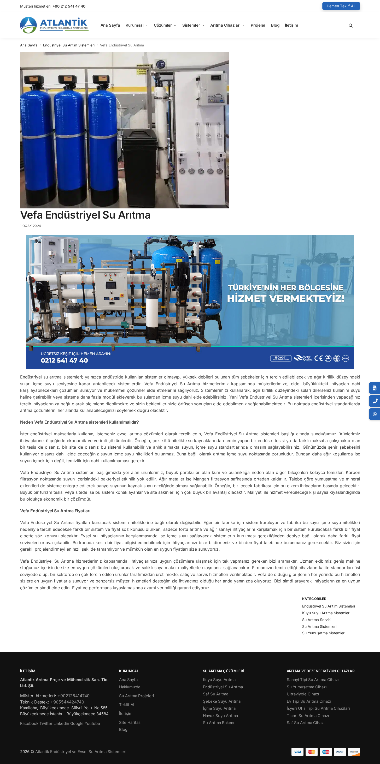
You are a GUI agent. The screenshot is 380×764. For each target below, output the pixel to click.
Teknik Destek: (34, 702)
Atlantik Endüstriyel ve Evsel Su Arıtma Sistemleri (80, 751)
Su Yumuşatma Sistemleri (323, 633)
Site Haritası (130, 722)
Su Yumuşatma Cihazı (307, 686)
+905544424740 (67, 702)
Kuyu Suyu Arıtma (219, 679)
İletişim (125, 713)
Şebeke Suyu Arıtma (222, 701)
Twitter (45, 723)
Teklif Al (126, 704)
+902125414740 (73, 695)
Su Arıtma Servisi (316, 619)
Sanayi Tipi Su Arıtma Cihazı (313, 679)
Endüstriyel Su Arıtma (223, 686)
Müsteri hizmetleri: (35, 6)
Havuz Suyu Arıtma (220, 715)
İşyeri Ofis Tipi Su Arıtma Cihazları (318, 708)
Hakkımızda (129, 686)
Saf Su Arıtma (215, 693)
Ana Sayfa (29, 45)
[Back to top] (369, 756)
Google (77, 723)
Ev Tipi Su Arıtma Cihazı (309, 701)
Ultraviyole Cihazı (303, 693)
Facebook (29, 723)
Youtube (92, 723)
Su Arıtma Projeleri (136, 695)
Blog (123, 729)
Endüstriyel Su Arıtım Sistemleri (69, 45)
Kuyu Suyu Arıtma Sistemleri (326, 613)
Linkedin (61, 723)
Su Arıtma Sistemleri (319, 626)
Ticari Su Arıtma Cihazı (308, 715)
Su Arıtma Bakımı (218, 722)
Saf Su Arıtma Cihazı (306, 722)
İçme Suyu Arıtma (219, 708)
